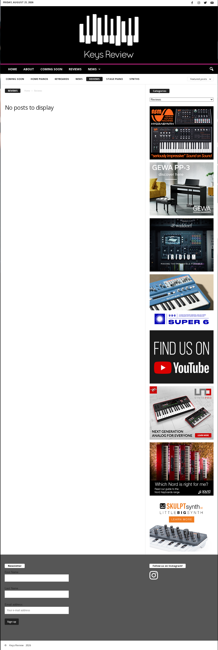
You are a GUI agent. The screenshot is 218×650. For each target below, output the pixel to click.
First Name (11, 572)
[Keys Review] (109, 35)
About (28, 69)
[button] (211, 69)
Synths (134, 79)
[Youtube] (212, 3)
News (92, 69)
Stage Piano (114, 79)
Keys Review (16, 645)
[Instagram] (198, 3)
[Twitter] (205, 3)
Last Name (11, 588)
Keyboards (62, 79)
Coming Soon (51, 69)
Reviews (75, 69)
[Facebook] (192, 3)
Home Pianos (39, 79)
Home (12, 69)
